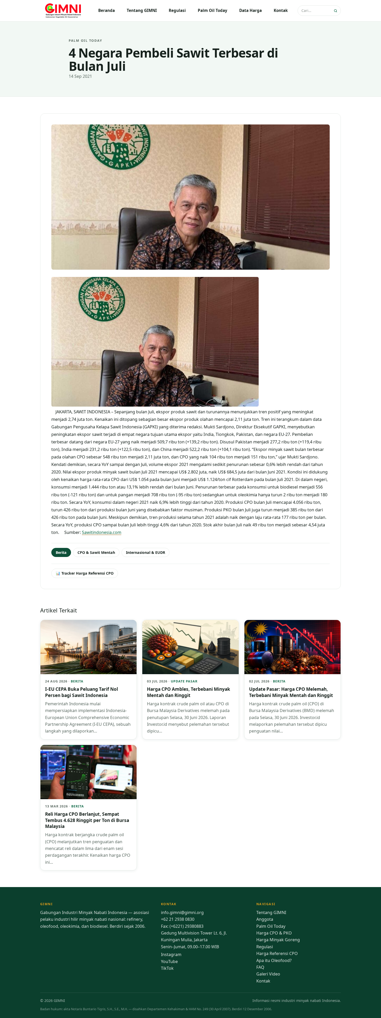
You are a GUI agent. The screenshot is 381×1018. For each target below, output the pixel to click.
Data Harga (250, 10)
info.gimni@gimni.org (182, 912)
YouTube (169, 961)
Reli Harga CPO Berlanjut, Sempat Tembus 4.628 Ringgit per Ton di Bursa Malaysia (87, 820)
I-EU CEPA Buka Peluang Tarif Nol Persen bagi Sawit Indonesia (81, 692)
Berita (61, 552)
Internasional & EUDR (145, 552)
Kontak (281, 10)
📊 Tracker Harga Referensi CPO (85, 573)
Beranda (106, 10)
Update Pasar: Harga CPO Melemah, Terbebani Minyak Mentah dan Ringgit (291, 692)
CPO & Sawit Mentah (96, 552)
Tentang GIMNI (142, 10)
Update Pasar (184, 681)
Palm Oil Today (212, 10)
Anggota (264, 919)
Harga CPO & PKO (274, 933)
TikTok (167, 968)
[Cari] (336, 11)
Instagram (171, 954)
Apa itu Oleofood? (274, 960)
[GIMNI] (63, 10)
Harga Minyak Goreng (278, 940)
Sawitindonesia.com (101, 532)
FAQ (260, 967)
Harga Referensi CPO (277, 953)
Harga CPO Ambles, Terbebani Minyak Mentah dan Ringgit (188, 692)
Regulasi (177, 10)
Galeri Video (268, 974)
